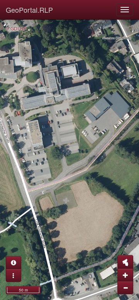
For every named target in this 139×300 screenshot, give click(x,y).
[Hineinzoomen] (125, 275)
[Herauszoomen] (125, 287)
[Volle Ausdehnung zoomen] (125, 262)
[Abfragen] (13, 262)
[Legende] (13, 275)
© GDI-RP (16, 28)
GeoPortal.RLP (29, 10)
